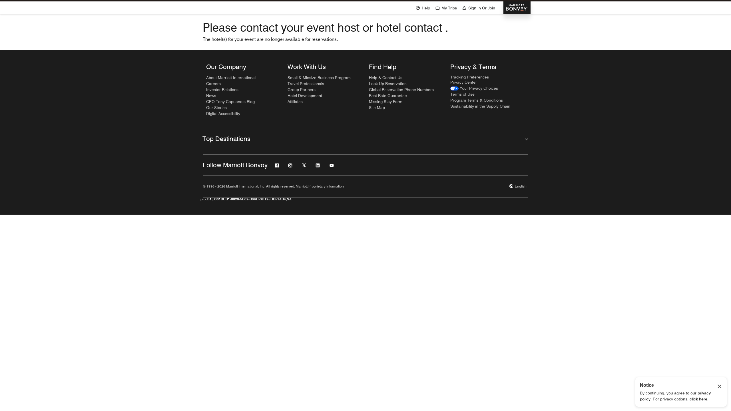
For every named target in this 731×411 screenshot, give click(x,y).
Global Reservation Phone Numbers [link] (401, 89)
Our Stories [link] (216, 107)
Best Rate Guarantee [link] (388, 95)
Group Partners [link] (302, 89)
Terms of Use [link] (462, 94)
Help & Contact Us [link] (385, 77)
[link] (474, 88)
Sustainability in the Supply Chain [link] (480, 106)
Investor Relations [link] (222, 89)
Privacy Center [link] (463, 82)
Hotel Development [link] (305, 95)
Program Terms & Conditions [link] (476, 100)
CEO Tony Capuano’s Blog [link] (230, 101)
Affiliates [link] (295, 101)
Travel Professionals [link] (306, 83)
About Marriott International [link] (231, 77)
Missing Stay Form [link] (385, 101)
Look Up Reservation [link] (388, 83)
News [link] (211, 95)
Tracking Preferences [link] (469, 77)
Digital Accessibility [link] (223, 113)
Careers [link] (213, 83)
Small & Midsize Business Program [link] (319, 77)
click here (698, 399)
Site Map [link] (377, 107)
